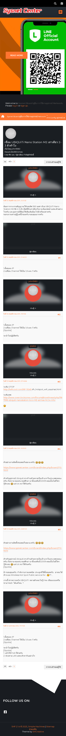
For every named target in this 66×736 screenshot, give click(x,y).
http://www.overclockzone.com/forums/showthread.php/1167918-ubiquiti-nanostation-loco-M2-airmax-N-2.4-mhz (33, 398)
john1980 (33, 168)
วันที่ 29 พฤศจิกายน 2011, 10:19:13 (14, 448)
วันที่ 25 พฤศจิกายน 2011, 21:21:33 (14, 201)
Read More (16, 55)
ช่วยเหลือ (33, 729)
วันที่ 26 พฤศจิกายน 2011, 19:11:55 (14, 314)
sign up (24, 106)
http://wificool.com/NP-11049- (18, 389)
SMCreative (38, 731)
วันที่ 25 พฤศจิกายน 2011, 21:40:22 (15, 257)
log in (15, 106)
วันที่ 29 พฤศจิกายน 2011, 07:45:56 (15, 381)
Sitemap (50, 726)
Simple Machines (36, 726)
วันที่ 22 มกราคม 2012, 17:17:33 (14, 626)
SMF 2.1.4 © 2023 (19, 726)
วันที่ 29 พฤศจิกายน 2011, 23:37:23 (15, 529)
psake (33, 346)
